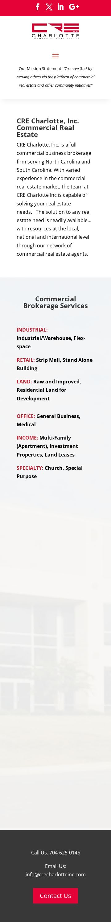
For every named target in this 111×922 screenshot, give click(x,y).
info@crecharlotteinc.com (56, 874)
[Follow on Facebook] (37, 7)
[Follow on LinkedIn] (60, 7)
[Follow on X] (49, 7)
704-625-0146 (64, 852)
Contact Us (55, 895)
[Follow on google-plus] (74, 7)
